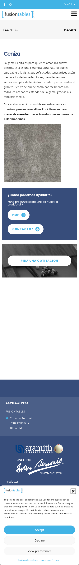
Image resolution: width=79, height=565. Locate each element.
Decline (40, 540)
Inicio (6, 29)
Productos (12, 481)
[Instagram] (10, 4)
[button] (73, 491)
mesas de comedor (16, 114)
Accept (39, 530)
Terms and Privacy (49, 560)
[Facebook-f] (4, 4)
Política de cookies (28, 560)
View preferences (39, 551)
